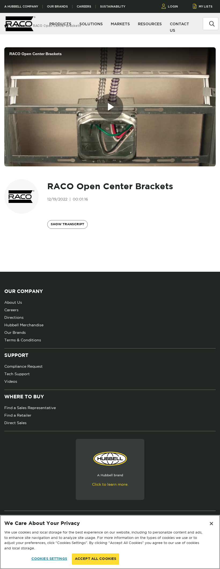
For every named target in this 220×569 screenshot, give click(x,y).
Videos (10, 381)
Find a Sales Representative (30, 408)
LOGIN (173, 6)
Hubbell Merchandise (23, 325)
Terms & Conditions (22, 340)
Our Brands (57, 6)
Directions (14, 317)
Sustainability (112, 6)
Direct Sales (15, 423)
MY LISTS (205, 6)
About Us (13, 302)
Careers (84, 6)
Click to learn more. (110, 484)
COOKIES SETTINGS (49, 558)
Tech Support (17, 374)
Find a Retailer (17, 415)
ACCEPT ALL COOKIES (95, 558)
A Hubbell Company (21, 6)
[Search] (212, 23)
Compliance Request (23, 366)
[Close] (211, 523)
